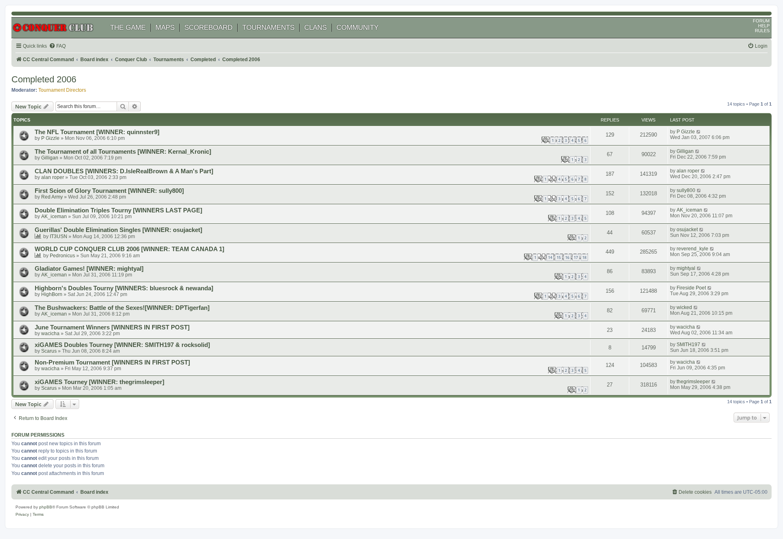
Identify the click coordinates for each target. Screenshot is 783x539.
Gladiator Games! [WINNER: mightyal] (89, 268)
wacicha (50, 333)
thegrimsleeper (693, 381)
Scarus (49, 351)
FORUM (761, 20)
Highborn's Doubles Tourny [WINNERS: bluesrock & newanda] (124, 288)
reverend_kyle (692, 249)
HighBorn (51, 294)
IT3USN (58, 236)
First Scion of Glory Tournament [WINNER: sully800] (109, 191)
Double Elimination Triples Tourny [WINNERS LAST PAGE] (118, 210)
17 (576, 257)
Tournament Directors (62, 90)
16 (567, 257)
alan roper (52, 177)
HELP (764, 25)
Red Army (52, 197)
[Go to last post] (698, 132)
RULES (762, 30)
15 (559, 257)
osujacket (687, 229)
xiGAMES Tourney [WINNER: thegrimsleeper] (99, 382)
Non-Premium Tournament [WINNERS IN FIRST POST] (112, 362)
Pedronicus (62, 255)
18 (584, 257)
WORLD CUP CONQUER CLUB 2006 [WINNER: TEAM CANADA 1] (129, 249)
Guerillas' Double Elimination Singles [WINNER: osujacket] (118, 230)
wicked (684, 307)
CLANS (315, 27)
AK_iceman (54, 216)
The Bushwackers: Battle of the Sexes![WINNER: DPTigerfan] (122, 308)
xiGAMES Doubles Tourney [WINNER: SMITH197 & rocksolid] (122, 345)
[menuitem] (57, 46)
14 (550, 257)
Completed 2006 (43, 79)
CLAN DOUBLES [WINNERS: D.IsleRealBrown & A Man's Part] (124, 171)
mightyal (686, 268)
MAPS (165, 27)
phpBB (45, 507)
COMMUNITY (357, 27)
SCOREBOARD (208, 27)
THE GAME (128, 27)
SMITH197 (688, 344)
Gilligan (49, 158)
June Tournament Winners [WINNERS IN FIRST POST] (112, 327)
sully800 (686, 190)
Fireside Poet (691, 288)
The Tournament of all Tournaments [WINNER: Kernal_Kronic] (123, 151)
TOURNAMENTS (268, 27)
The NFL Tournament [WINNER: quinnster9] (97, 132)
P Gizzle (50, 138)
